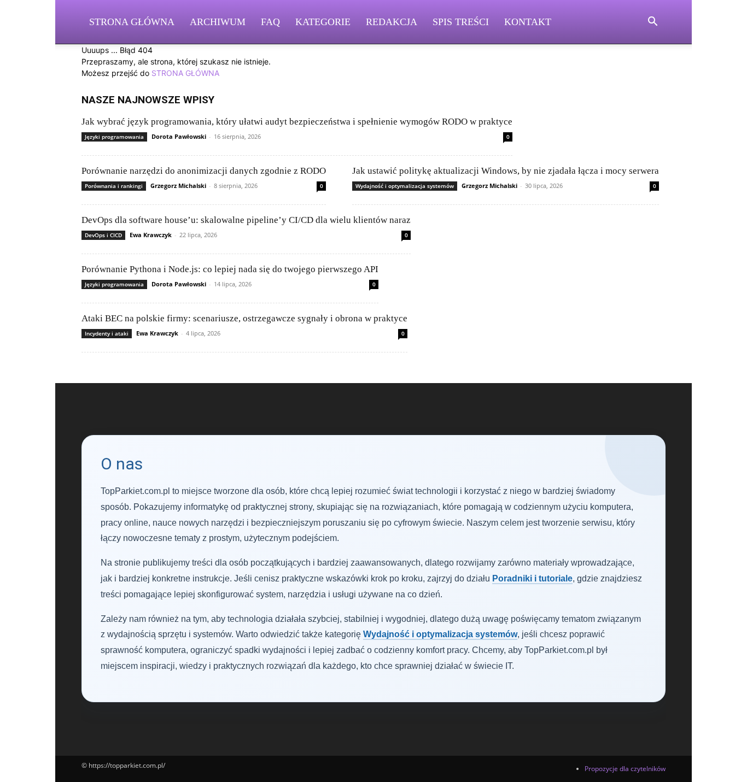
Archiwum (218, 21)
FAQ (270, 21)
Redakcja (391, 21)
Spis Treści (461, 21)
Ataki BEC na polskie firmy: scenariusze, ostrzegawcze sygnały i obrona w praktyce (244, 318)
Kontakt (527, 21)
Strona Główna (131, 21)
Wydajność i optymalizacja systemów (404, 186)
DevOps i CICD (103, 235)
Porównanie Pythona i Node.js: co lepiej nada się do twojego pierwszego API (229, 269)
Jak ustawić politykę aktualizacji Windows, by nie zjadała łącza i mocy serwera (505, 171)
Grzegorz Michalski (178, 185)
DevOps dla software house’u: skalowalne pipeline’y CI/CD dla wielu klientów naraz (246, 220)
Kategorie (323, 21)
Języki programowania (114, 136)
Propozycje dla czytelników (625, 768)
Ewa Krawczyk (151, 235)
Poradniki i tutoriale (532, 578)
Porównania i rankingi (114, 186)
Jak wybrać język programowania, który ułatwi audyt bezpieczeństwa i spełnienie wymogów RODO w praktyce (296, 121)
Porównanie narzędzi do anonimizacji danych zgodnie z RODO (203, 171)
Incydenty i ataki (107, 333)
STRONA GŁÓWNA (185, 73)
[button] (652, 22)
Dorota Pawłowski (178, 136)
